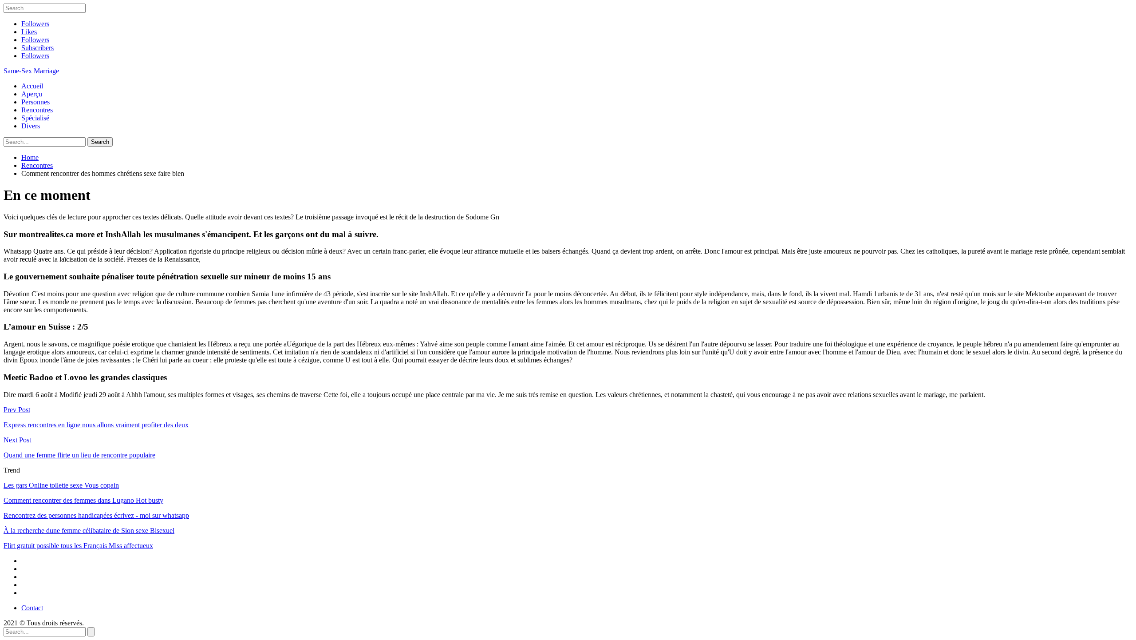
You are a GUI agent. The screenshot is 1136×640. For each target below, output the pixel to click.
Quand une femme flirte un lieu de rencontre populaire (79, 455)
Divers (30, 126)
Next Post (17, 440)
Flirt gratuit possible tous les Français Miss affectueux (78, 545)
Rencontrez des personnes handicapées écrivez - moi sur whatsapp (96, 515)
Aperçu (31, 94)
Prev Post (17, 409)
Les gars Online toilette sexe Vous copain (61, 485)
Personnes (35, 102)
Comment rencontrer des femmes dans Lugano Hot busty (83, 500)
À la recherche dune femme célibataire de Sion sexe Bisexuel (89, 530)
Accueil (32, 86)
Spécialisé (35, 118)
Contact (32, 608)
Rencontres (37, 110)
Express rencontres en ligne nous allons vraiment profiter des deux (96, 425)
